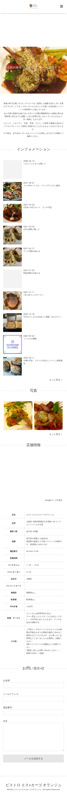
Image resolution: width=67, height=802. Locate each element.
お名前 (6, 681)
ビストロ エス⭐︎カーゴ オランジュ (34, 785)
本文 (5, 721)
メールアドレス (11, 694)
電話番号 (8, 708)
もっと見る (55, 380)
